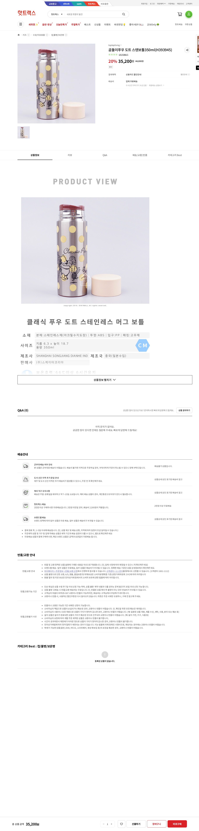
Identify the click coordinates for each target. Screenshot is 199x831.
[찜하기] (121, 824)
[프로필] (188, 14)
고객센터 (189, 3)
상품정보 (35, 155)
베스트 (87, 24)
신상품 (97, 24)
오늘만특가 (61, 24)
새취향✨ (33, 24)
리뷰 (70, 155)
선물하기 (136, 824)
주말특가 (75, 24)
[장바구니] (179, 14)
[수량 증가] (111, 824)
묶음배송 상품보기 (155, 85)
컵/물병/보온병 (57, 34)
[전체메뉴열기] (20, 24)
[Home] (18, 35)
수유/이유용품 (39, 34)
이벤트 (107, 24)
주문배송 (171, 3)
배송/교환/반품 (140, 155)
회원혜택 (160, 3)
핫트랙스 (55, 14)
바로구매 (177, 824)
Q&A (105, 155)
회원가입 (144, 3)
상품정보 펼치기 (102, 380)
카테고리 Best (175, 155)
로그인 (152, 3)
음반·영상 (47, 24)
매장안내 (180, 3)
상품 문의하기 (184, 410)
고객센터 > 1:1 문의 (114, 571)
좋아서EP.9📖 (136, 24)
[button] (187, 50)
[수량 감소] (103, 824)
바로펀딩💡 (120, 24)
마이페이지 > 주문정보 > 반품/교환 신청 (61, 571)
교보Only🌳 (153, 24)
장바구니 (156, 824)
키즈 (25, 34)
